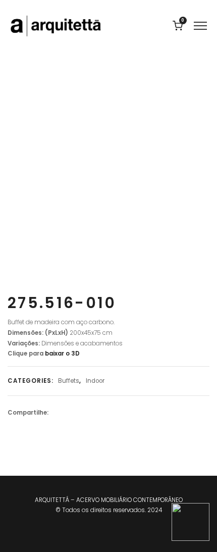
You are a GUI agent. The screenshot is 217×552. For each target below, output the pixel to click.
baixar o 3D (61, 353)
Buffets (68, 381)
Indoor (95, 381)
